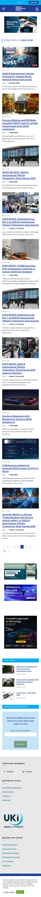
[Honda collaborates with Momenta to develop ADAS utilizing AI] (20, 399)
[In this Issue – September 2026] (8, 696)
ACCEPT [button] (20, 892)
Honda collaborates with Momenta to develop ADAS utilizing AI (17, 419)
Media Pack (6, 800)
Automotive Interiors (9, 845)
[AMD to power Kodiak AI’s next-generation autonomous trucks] (8, 669)
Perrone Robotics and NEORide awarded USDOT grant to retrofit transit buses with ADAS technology (20, 125)
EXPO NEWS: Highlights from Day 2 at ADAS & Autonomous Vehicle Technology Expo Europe (20, 222)
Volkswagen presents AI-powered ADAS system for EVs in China (20, 468)
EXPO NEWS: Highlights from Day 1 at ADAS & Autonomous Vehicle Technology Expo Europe (20, 317)
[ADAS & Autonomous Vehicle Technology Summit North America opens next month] (20, 57)
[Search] (37, 8)
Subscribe (33, 2)
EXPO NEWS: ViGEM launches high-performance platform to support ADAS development (18, 268)
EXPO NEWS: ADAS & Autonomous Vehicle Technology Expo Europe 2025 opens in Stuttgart (18, 368)
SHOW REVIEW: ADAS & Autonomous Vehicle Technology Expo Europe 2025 (19, 175)
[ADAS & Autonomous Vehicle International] (20, 8)
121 (4, 551)
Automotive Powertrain (10, 853)
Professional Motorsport (11, 857)
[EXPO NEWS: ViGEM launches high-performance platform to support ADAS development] (20, 249)
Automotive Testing (9, 849)
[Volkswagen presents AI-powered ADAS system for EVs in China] (20, 449)
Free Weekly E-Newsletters (11, 788)
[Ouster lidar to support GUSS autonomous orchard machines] (8, 682)
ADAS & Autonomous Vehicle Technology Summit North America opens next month (18, 76)
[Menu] (3, 8)
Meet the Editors (8, 792)
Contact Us (6, 796)
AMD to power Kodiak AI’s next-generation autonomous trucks (26, 669)
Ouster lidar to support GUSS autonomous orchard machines (27, 682)
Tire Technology (8, 861)
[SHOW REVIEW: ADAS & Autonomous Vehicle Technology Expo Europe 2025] (20, 156)
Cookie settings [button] (9, 892)
